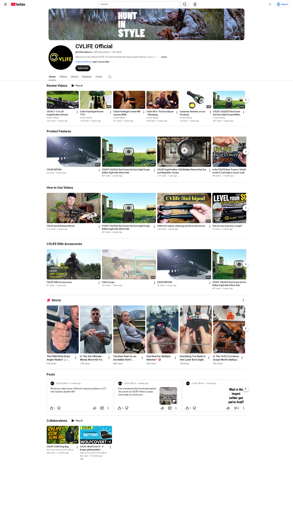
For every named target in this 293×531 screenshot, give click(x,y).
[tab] (52, 76)
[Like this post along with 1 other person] (51, 408)
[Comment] (102, 408)
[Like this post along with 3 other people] (187, 408)
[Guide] (5, 4)
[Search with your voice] (195, 4)
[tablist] (146, 76)
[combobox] (140, 4)
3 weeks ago (75, 383)
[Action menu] (108, 408)
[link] (80, 396)
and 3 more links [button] (101, 62)
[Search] (185, 4)
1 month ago (210, 383)
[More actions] (77, 112)
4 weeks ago (143, 383)
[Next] (246, 100)
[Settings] (270, 4)
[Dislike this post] (58, 408)
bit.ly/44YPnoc (85, 62)
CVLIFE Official (53, 118)
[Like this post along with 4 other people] (119, 408)
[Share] (95, 408)
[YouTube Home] (18, 4)
